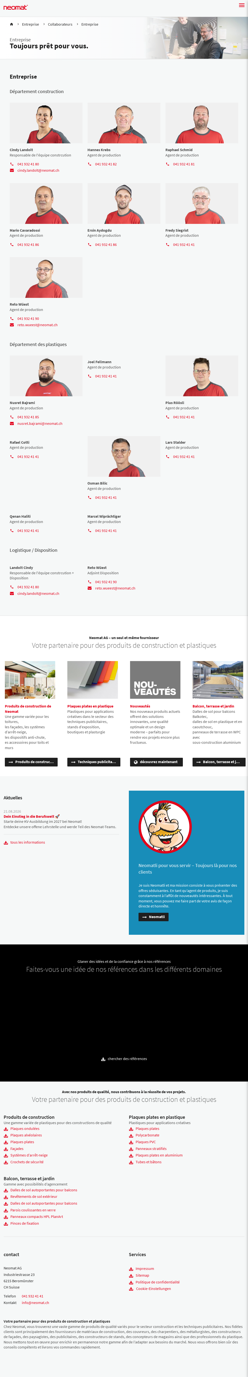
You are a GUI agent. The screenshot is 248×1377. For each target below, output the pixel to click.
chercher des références (127, 1058)
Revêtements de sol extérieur (33, 1196)
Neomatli (157, 916)
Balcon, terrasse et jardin (224, 761)
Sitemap (142, 1275)
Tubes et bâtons (149, 1161)
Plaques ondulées (24, 1128)
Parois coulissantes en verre (33, 1210)
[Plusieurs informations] (21, 993)
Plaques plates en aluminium (159, 1155)
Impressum (145, 1268)
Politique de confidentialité (158, 1282)
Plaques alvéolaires (26, 1135)
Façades (16, 1148)
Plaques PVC (146, 1141)
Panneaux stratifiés (151, 1148)
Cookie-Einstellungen (153, 1288)
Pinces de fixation (24, 1223)
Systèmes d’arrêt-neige (29, 1155)
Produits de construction (36, 761)
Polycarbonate (147, 1135)
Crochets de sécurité (27, 1161)
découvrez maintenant (159, 761)
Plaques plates (22, 1141)
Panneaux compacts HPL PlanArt (36, 1216)
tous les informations (27, 842)
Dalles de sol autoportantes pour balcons (43, 1189)
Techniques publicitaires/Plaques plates (99, 761)
